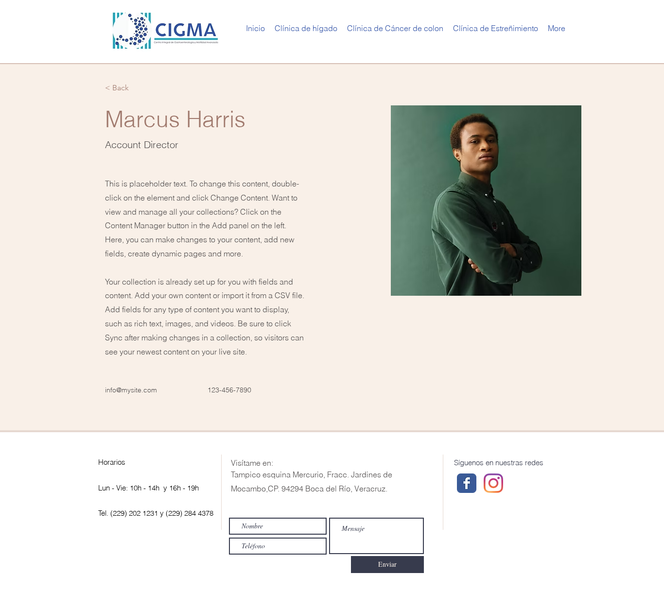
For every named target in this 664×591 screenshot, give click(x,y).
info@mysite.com (131, 390)
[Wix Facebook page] (466, 483)
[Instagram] (493, 483)
